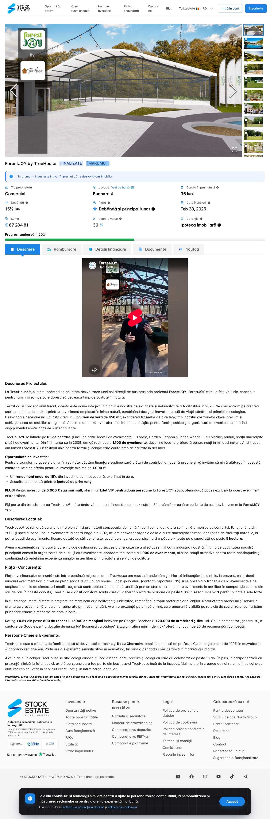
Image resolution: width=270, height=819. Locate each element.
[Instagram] (205, 776)
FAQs (69, 737)
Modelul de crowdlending (132, 723)
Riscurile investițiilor (178, 754)
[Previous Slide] (13, 90)
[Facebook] (191, 776)
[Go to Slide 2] (253, 43)
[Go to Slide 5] (253, 82)
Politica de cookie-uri (180, 722)
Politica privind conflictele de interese (183, 731)
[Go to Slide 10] (253, 147)
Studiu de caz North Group (235, 717)
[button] (123, 90)
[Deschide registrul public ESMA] (33, 744)
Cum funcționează (80, 731)
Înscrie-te (256, 8)
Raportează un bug (228, 751)
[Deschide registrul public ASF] (16, 744)
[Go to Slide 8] (253, 121)
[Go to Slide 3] (253, 56)
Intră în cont (230, 8)
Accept (232, 801)
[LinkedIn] (178, 776)
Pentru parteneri (226, 724)
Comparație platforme (130, 743)
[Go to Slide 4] (253, 69)
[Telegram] (245, 776)
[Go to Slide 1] (253, 30)
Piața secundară (78, 724)
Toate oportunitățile (81, 717)
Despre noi (222, 731)
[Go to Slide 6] (253, 95)
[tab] (22, 249)
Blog (216, 737)
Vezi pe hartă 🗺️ (122, 187)
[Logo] (19, 8)
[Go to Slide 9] (253, 134)
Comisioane (172, 747)
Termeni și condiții (177, 741)
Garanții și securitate (129, 716)
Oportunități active (80, 710)
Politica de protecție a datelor (180, 713)
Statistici (72, 744)
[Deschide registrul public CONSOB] (50, 744)
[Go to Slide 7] (253, 108)
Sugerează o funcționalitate (235, 758)
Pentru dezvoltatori (228, 710)
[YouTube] (218, 776)
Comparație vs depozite (131, 730)
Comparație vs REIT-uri (130, 736)
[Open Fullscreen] (234, 150)
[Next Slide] (233, 90)
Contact (219, 744)
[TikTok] (232, 776)
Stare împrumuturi (79, 751)
